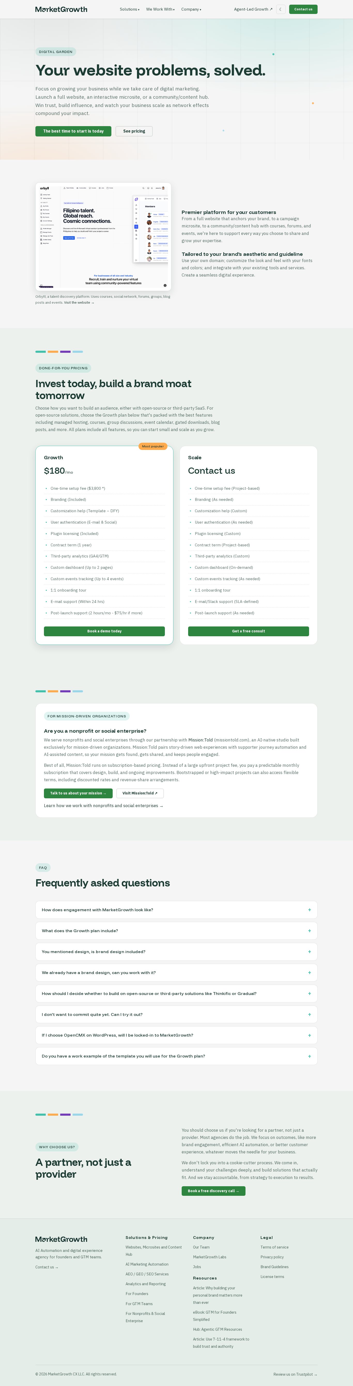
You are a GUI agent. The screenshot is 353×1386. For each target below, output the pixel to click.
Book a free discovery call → (213, 1191)
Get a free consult (248, 631)
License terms (272, 1276)
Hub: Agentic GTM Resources (217, 1329)
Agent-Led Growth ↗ (253, 9)
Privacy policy (272, 1256)
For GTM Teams (139, 1303)
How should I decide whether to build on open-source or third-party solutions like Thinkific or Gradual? (149, 993)
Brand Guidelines (274, 1266)
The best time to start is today (73, 131)
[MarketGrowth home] (61, 9)
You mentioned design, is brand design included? (93, 951)
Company (190, 9)
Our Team (201, 1247)
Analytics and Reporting (146, 1283)
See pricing (134, 131)
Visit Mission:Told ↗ (140, 793)
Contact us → (47, 1267)
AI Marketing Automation (147, 1264)
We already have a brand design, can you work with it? (99, 972)
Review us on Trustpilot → (295, 1374)
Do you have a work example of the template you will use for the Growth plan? (123, 1056)
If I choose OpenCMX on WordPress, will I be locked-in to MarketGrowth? (117, 1035)
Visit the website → (79, 302)
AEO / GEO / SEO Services (147, 1274)
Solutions (128, 9)
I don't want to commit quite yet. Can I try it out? (92, 1014)
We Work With (159, 9)
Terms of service (274, 1247)
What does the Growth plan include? (80, 930)
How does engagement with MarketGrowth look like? (97, 909)
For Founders (137, 1293)
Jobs (197, 1266)
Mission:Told (200, 740)
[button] (103, 236)
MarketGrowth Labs (209, 1256)
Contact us (303, 9)
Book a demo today (104, 631)
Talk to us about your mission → (78, 793)
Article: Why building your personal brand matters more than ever (217, 1295)
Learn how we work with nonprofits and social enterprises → (104, 805)
